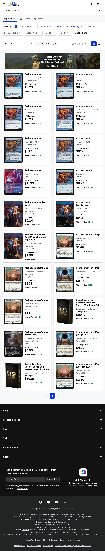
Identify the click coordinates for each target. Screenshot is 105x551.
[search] (50, 10)
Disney (73, 532)
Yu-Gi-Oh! (17, 517)
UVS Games (51, 535)
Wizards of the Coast (75, 514)
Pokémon (25, 530)
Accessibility (48, 546)
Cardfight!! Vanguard (29, 519)
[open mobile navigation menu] (4, 4)
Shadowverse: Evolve (44, 522)
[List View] (99, 43)
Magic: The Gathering (29, 514)
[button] (100, 10)
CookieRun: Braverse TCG (36, 540)
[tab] (10, 19)
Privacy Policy (22, 489)
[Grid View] (94, 43)
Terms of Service (34, 546)
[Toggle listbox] (85, 44)
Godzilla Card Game (42, 525)
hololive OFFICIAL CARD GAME (47, 527)
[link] (13, 4)
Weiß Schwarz (48, 519)
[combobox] (79, 43)
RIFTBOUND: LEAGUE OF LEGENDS (17, 535)
